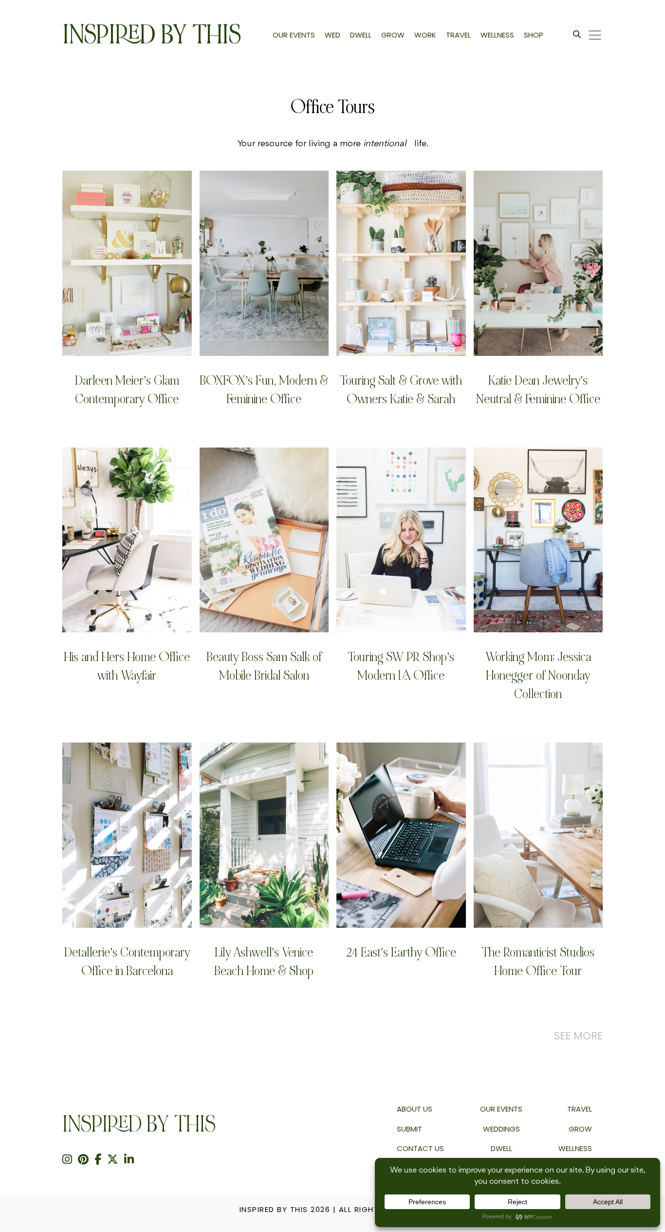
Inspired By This (151, 35)
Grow (580, 1129)
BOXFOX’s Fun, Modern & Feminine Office (264, 390)
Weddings (501, 1129)
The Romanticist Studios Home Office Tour (537, 961)
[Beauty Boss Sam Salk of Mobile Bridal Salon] (264, 540)
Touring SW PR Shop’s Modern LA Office (401, 666)
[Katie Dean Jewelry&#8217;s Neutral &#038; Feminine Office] (538, 263)
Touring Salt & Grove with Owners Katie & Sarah (401, 390)
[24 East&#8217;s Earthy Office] (401, 835)
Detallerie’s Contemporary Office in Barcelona (127, 961)
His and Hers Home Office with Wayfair (127, 666)
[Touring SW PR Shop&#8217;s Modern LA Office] (401, 540)
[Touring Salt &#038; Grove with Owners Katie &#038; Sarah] (401, 263)
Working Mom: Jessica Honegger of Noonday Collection (538, 675)
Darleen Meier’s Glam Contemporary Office (127, 390)
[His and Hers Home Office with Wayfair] (127, 540)
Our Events (501, 1109)
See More (578, 1035)
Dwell (501, 1148)
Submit (409, 1129)
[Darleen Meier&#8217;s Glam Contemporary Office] (127, 263)
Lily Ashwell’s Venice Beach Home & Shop (264, 961)
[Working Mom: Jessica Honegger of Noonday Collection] (538, 540)
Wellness (575, 1148)
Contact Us (420, 1148)
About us (414, 1109)
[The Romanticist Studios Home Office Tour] (538, 835)
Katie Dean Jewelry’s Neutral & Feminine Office (538, 390)
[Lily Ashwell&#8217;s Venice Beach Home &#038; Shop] (264, 835)
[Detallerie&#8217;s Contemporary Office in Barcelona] (127, 835)
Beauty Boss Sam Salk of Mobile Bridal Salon (264, 666)
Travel (579, 1109)
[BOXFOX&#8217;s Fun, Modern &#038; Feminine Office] (264, 263)
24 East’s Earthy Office (401, 952)
